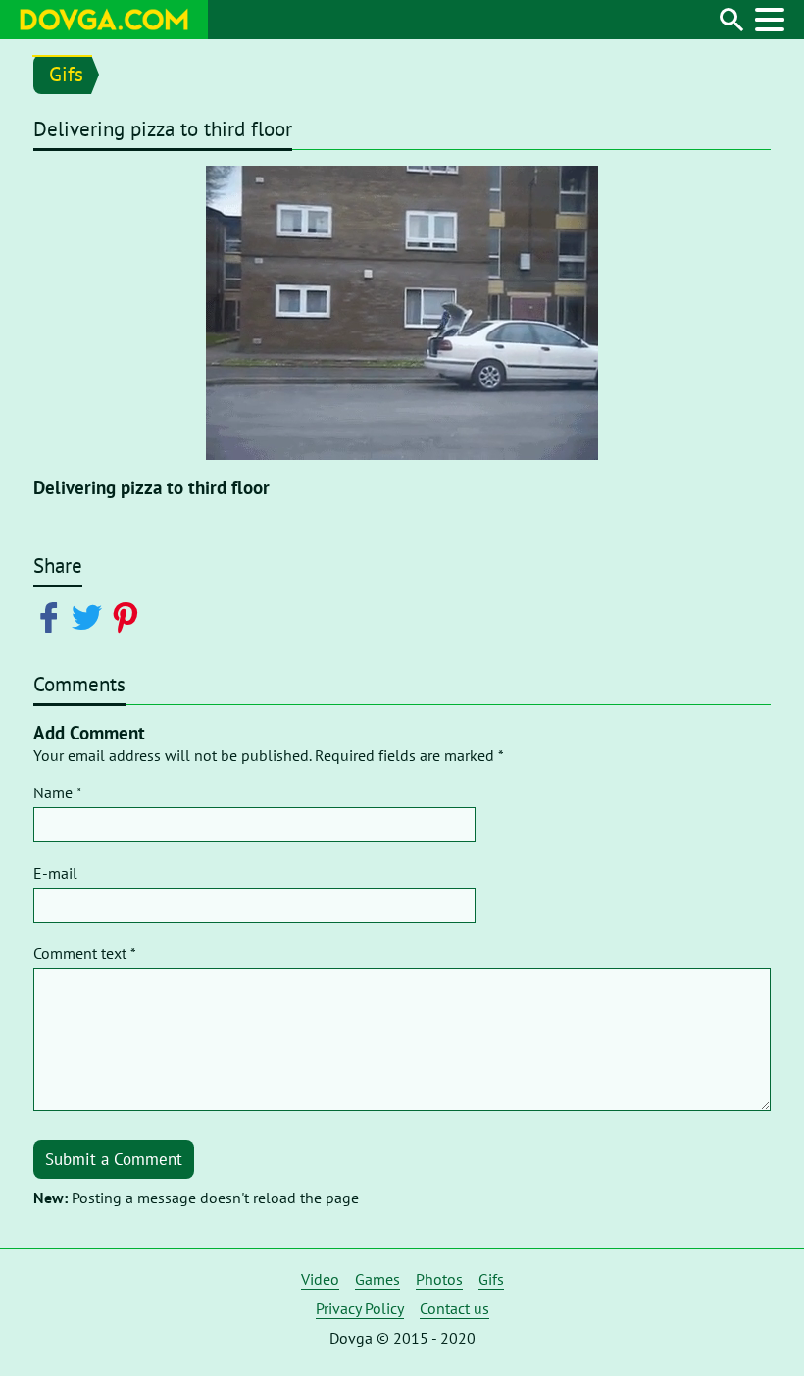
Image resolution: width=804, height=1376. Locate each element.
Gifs (66, 74)
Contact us (454, 1308)
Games (377, 1279)
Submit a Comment (113, 1159)
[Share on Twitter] (91, 616)
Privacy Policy (360, 1308)
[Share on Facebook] (52, 616)
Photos (439, 1279)
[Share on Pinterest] (129, 616)
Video (320, 1279)
